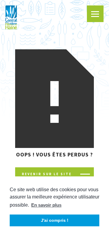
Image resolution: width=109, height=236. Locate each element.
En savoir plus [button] (46, 205)
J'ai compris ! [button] (54, 220)
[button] (95, 13)
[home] (11, 17)
